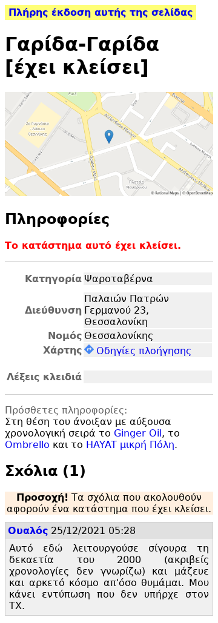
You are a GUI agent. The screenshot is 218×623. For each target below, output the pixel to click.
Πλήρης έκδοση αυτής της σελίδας (100, 12)
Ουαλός (28, 530)
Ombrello (27, 444)
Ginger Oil (138, 433)
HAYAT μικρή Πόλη (130, 444)
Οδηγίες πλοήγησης (143, 351)
